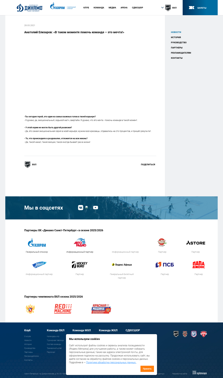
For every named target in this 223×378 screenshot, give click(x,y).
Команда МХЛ (82, 330)
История (176, 37)
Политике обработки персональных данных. (111, 362)
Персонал (51, 352)
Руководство (179, 42)
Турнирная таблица (55, 340)
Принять (147, 369)
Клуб (27, 330)
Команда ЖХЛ (108, 330)
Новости (176, 32)
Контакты (176, 58)
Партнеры (176, 47)
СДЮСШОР (137, 7)
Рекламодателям (181, 53)
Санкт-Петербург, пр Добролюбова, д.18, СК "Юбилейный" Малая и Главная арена (59, 374)
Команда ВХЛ (55, 330)
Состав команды (54, 344)
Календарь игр (53, 336)
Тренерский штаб (54, 348)
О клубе (27, 336)
